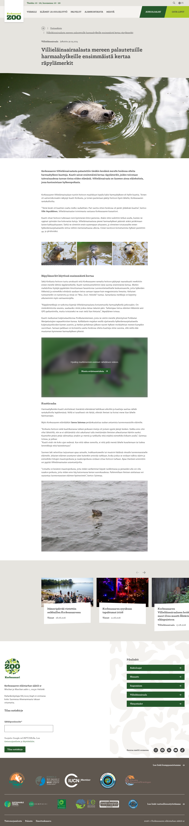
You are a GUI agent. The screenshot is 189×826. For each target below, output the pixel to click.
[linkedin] (169, 750)
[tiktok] (182, 750)
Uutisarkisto (56, 28)
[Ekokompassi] (38, 804)
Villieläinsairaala (49, 41)
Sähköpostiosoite (12, 721)
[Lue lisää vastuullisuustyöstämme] (77, 780)
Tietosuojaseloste (13, 821)
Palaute (29, 821)
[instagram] (156, 750)
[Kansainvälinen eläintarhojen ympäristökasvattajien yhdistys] (85, 804)
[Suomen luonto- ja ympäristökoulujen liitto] (61, 804)
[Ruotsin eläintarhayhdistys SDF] (138, 780)
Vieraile (32, 12)
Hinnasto (134, 677)
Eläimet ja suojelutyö (53, 12)
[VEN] (133, 804)
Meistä (110, 12)
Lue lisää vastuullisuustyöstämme (164, 804)
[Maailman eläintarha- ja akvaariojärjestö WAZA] (47, 780)
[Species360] (108, 780)
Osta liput (178, 12)
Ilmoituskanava (43, 821)
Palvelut (76, 12)
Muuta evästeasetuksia (92, 371)
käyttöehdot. (29, 741)
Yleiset (50, 618)
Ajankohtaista (94, 12)
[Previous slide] (140, 572)
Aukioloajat (153, 12)
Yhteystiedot (136, 704)
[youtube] (176, 750)
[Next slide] (145, 572)
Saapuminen (136, 686)
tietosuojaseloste (12, 741)
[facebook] (162, 750)
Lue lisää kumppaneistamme (167, 765)
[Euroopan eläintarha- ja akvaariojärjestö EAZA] (17, 780)
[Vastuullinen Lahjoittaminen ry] (109, 804)
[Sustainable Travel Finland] (14, 804)
